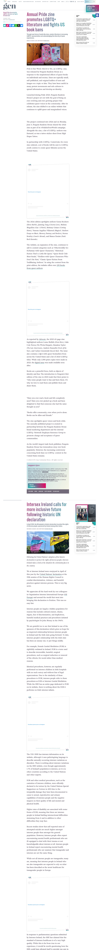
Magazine (14, 1)
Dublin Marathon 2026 (28, 1)
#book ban (41, 491)
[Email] (4, 25)
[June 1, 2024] (81, 513)
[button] (97, 15)
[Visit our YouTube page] (75, 1)
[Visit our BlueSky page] (71, 1)
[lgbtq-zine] (48, 54)
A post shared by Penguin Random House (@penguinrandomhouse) (47, 333)
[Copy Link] (7, 25)
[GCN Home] (9, 6)
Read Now (90, 519)
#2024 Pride (30, 491)
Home (5, 1)
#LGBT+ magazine (47, 491)
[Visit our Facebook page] (73, 1)
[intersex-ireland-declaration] (48, 542)
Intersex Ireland (49, 528)
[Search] (94, 1)
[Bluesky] (21, 25)
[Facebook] (10, 25)
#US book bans (56, 491)
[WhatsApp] (16, 25)
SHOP (59, 1)
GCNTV (20, 1)
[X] (18, 25)
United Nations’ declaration (51, 574)
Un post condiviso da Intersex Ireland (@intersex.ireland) (48, 748)
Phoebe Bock (46, 40)
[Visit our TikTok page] (69, 1)
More (62, 1)
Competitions (53, 1)
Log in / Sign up (80, 1)
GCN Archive (38, 1)
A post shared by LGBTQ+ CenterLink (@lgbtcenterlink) (48, 215)
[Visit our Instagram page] (67, 1)
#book (35, 491)
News (9, 1)
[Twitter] (13, 25)
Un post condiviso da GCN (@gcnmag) (48, 928)
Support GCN (45, 1)
